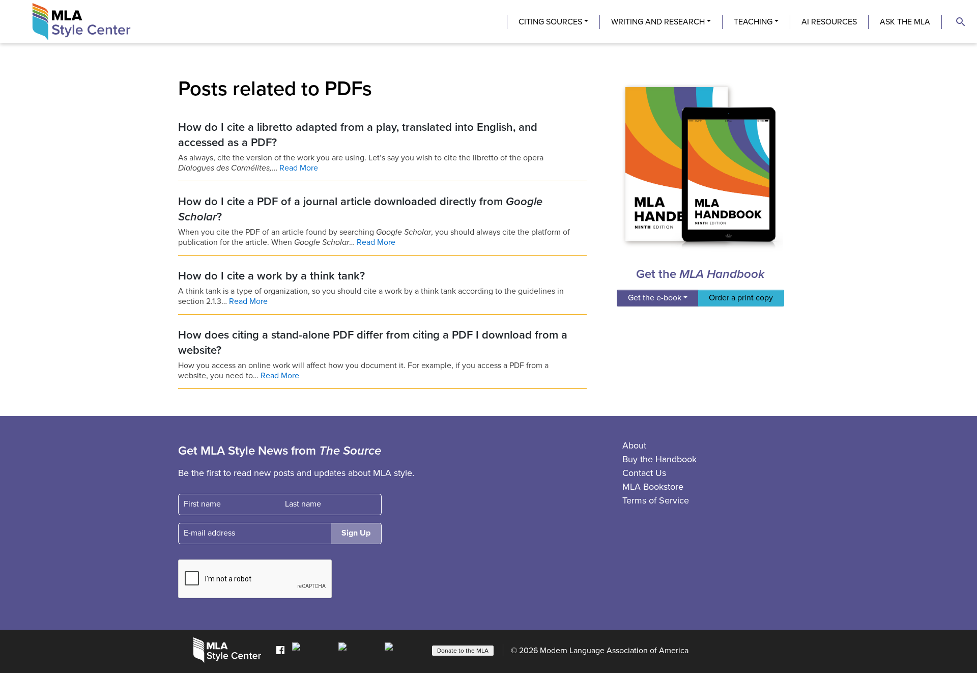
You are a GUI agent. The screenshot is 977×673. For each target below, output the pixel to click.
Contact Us (644, 473)
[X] (359, 649)
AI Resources (829, 22)
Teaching (753, 22)
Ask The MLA (905, 22)
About (634, 445)
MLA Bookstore (652, 486)
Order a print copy (741, 298)
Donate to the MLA (463, 650)
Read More (298, 168)
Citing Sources (550, 22)
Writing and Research (658, 22)
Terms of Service (655, 500)
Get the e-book (654, 298)
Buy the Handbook (659, 459)
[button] (961, 22)
